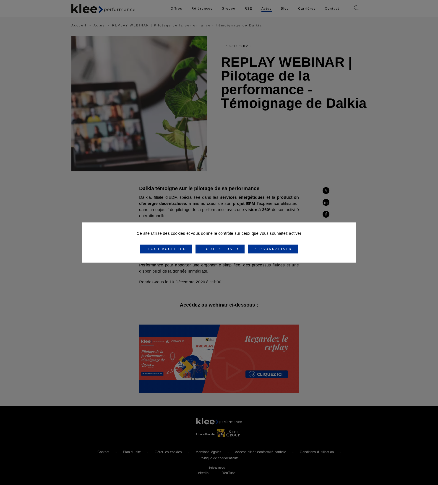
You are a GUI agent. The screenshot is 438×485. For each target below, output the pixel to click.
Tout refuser (220, 249)
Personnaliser (272, 249)
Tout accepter (166, 249)
